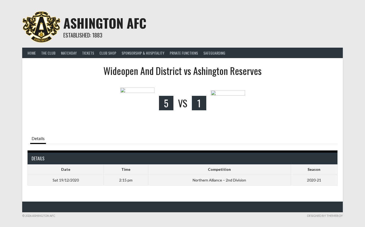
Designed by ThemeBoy (325, 215)
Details (38, 138)
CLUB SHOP (107, 53)
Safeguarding (214, 53)
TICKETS (88, 53)
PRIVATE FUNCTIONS (184, 53)
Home (32, 53)
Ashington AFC (104, 22)
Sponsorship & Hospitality (143, 53)
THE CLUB (48, 53)
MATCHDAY (69, 53)
